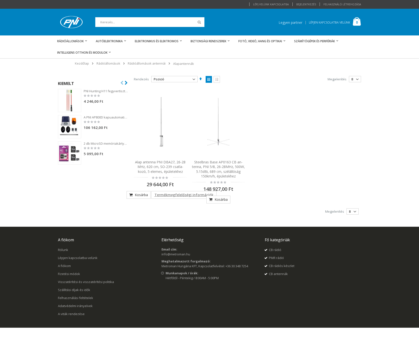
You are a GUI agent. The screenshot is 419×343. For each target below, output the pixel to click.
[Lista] (217, 79)
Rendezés (141, 79)
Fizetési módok (69, 274)
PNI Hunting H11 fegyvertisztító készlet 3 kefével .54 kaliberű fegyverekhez (106, 91)
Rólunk (63, 250)
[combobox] (149, 22)
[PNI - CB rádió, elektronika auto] (71, 22)
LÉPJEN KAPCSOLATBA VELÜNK (329, 22)
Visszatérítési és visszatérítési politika (86, 282)
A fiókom (64, 266)
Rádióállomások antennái (147, 63)
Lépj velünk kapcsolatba (271, 4)
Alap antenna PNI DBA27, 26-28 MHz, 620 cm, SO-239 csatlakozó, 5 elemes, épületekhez (160, 167)
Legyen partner (290, 22)
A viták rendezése (71, 314)
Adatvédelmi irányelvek (75, 306)
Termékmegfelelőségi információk (183, 194)
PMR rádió (276, 258)
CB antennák (278, 274)
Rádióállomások (108, 63)
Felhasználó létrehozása (342, 4)
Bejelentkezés (306, 4)
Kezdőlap (82, 63)
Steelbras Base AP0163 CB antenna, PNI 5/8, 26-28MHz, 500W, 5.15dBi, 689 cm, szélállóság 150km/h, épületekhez (218, 169)
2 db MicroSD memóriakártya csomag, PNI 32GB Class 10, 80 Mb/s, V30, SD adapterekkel (106, 143)
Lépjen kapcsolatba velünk (77, 258)
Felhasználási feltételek (75, 298)
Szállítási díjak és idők (74, 290)
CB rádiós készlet (281, 266)
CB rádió (275, 250)
